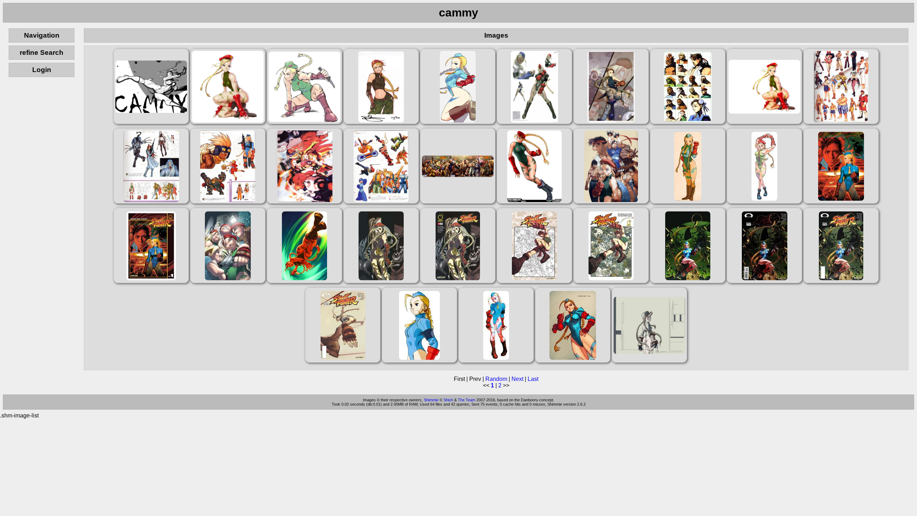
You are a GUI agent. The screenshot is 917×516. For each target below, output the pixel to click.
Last (533, 379)
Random (496, 379)
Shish (448, 400)
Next (517, 379)
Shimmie (431, 400)
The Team (466, 400)
